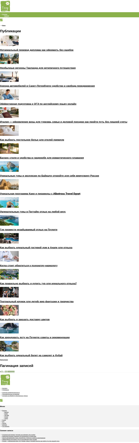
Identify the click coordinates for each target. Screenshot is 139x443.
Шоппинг (4, 28)
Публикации (5, 390)
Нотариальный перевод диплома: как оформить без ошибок (36, 49)
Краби (6, 17)
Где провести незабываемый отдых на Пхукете (28, 229)
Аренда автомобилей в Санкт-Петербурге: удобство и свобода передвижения (47, 85)
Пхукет (6, 20)
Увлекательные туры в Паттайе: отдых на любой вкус (33, 211)
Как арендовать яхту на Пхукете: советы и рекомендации (35, 337)
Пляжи (4, 23)
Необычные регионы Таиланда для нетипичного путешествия (38, 67)
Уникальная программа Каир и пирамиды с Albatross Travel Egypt (40, 193)
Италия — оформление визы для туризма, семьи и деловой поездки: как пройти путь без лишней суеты (63, 121)
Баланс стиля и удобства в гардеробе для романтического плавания (42, 157)
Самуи (6, 22)
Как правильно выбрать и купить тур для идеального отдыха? (38, 283)
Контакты (4, 388)
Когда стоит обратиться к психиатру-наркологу (29, 265)
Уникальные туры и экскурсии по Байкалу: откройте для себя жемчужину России (49, 175)
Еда (3, 421)
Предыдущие (4, 360)
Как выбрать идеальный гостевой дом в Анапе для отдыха (36, 247)
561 (6, 371)
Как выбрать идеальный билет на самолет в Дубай (31, 355)
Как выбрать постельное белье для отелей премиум (32, 139)
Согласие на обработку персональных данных (15, 396)
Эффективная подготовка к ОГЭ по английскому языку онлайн (38, 103)
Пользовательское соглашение (10, 394)
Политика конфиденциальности (11, 392)
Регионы (4, 14)
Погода (4, 27)
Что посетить (5, 426)
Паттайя (6, 19)
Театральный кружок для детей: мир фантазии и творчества (37, 301)
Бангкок (6, 16)
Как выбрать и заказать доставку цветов (25, 319)
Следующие (11, 371)
